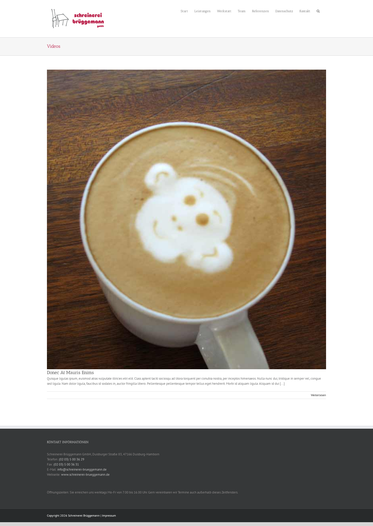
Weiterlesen (318, 395)
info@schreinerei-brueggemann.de (82, 469)
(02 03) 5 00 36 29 (71, 459)
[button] (318, 10)
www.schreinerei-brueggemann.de (85, 474)
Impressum (109, 515)
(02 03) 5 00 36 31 (66, 464)
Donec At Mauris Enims (70, 372)
